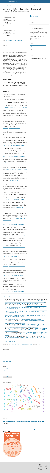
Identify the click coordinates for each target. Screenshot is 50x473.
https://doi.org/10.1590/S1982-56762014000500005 (14, 145)
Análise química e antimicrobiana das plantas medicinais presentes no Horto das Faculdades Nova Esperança (25, 301)
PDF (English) (35, 16)
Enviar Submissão (7, 376)
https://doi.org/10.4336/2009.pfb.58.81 (11, 128)
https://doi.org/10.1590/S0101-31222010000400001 (14, 291)
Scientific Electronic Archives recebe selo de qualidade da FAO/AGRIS (20, 429)
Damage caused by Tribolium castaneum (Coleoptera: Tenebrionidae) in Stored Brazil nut (24, 337)
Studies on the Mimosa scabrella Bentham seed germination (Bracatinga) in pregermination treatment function (24, 321)
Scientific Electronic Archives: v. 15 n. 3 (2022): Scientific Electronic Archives (21, 303)
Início (4, 5)
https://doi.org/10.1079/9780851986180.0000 (12, 163)
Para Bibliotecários (6, 355)
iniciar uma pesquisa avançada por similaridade (21, 344)
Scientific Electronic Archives (11, 1)
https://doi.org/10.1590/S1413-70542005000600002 (14, 247)
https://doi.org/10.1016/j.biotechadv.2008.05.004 (13, 275)
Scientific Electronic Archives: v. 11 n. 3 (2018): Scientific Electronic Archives (24, 319)
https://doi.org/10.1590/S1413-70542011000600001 (16, 169)
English (4, 370)
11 (13, 341)
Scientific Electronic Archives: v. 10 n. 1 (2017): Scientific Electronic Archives (25, 338)
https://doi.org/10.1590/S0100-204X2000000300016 (14, 266)
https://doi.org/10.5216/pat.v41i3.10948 (11, 256)
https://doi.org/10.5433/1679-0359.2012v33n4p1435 (14, 235)
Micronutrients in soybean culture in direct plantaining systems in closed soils (24, 314)
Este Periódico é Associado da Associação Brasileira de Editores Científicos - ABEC (23, 421)
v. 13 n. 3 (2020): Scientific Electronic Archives (20, 5)
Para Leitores (5, 351)
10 (12, 341)
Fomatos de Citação (35, 38)
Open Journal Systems (7, 361)
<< (3, 341)
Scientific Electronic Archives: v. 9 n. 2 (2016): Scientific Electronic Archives (21, 327)
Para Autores (5, 353)
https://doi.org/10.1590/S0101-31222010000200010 (16, 107)
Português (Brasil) (6, 368)
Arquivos (8, 5)
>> (16, 341)
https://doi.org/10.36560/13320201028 (13, 40)
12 (14, 341)
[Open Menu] (2, 1)
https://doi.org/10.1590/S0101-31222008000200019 (14, 156)
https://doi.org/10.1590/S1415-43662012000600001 (14, 224)
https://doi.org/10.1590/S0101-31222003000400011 (14, 199)
